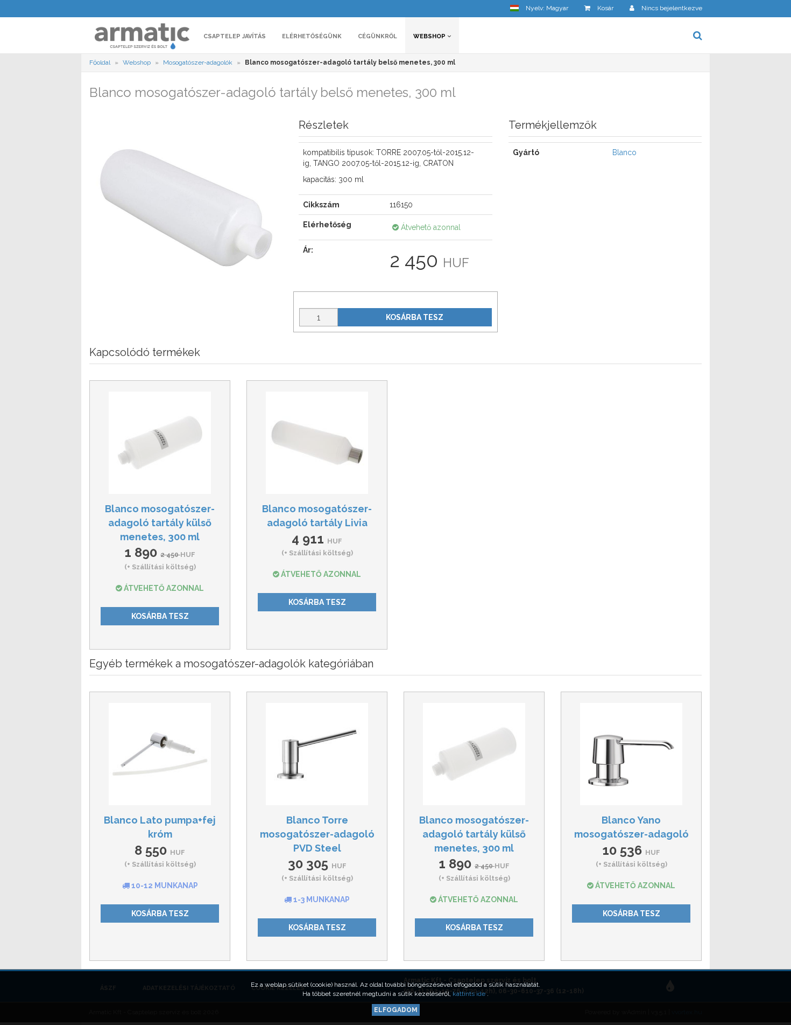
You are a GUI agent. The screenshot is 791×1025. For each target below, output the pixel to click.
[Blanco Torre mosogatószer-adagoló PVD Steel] (317, 754)
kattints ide (470, 994)
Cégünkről (377, 36)
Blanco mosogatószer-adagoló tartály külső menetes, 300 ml (160, 522)
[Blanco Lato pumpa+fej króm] (160, 754)
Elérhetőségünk (312, 36)
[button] (539, 8)
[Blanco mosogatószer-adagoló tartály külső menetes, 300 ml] (160, 443)
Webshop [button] (430, 36)
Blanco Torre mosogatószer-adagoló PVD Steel (317, 833)
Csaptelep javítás (234, 36)
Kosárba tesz (414, 317)
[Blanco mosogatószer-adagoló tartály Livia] (317, 443)
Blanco (624, 152)
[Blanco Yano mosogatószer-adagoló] (631, 754)
